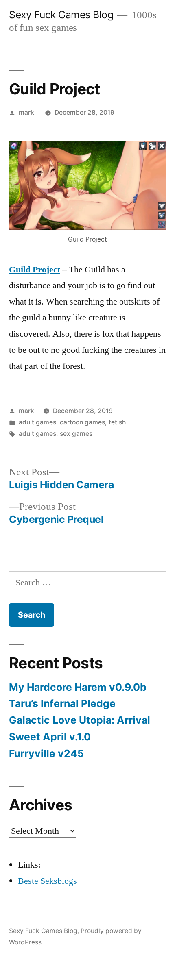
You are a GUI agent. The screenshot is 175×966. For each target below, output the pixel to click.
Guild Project (34, 269)
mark (26, 112)
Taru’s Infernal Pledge (63, 703)
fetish (117, 422)
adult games (37, 422)
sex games (76, 433)
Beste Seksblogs (47, 881)
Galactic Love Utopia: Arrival (79, 720)
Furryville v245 (46, 753)
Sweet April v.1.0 (50, 737)
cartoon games (82, 422)
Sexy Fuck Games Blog (61, 15)
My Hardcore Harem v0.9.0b (78, 687)
